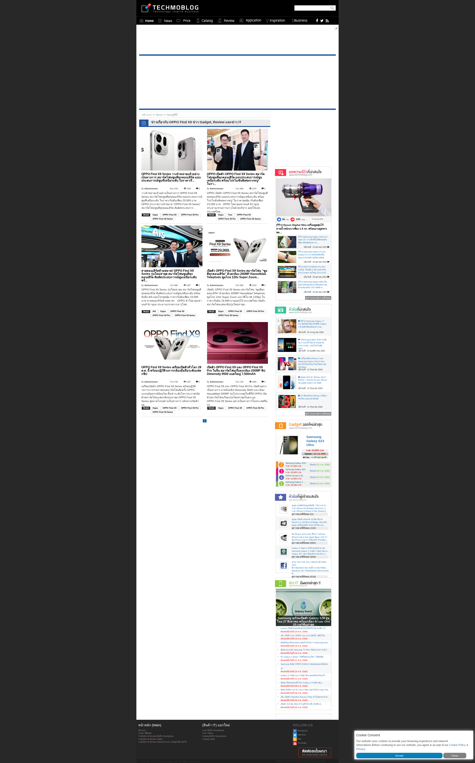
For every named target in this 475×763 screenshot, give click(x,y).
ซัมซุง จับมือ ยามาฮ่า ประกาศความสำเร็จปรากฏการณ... (305, 690)
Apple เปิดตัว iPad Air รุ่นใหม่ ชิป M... (308, 519)
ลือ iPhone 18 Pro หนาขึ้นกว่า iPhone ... (309, 534)
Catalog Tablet (208, 739)
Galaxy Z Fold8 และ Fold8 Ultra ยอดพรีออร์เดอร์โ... (304, 675)
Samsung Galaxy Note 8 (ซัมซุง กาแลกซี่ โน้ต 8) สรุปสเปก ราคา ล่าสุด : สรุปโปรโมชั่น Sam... (312, 344)
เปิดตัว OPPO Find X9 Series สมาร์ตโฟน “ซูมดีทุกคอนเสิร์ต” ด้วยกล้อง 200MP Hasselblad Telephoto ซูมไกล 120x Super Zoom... (237, 274)
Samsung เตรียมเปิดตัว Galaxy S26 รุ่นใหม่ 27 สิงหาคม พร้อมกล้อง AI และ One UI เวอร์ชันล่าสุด (303, 621)
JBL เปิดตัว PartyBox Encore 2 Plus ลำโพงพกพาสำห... (305, 697)
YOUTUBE (302, 743)
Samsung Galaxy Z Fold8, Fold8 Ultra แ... (310, 551)
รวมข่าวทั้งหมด (145, 733)
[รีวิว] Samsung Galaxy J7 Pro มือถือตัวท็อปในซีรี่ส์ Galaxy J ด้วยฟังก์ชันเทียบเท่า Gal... (312, 324)
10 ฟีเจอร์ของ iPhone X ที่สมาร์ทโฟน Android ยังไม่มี (312, 397)
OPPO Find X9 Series (163, 219)
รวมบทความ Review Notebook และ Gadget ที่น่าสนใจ (162, 742)
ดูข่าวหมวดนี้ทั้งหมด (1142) (304, 528)
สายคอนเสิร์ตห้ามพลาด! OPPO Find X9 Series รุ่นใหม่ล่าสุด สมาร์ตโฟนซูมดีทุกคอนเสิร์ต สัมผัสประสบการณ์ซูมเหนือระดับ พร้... (169, 275)
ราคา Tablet (207, 733)
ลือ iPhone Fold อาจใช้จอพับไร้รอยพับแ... (310, 540)
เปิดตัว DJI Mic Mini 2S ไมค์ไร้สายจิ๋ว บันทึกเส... (302, 704)
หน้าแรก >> (149, 114)
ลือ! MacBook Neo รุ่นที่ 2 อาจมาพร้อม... (309, 568)
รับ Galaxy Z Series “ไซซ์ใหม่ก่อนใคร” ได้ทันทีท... (303, 657)
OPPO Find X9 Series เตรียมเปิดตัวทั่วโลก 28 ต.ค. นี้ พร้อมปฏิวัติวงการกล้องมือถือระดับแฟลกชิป (171, 370)
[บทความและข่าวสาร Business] (301, 20)
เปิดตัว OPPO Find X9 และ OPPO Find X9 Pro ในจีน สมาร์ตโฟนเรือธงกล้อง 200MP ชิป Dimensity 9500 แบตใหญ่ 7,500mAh (236, 370)
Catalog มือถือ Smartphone (214, 736)
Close (454, 755)
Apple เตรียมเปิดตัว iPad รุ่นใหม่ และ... (309, 525)
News (159, 114)
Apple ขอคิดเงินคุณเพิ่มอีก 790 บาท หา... (310, 505)
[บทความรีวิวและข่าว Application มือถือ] (250, 21)
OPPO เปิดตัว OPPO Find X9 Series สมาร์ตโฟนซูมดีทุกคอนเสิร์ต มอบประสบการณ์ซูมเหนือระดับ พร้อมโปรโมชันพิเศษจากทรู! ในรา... (236, 178)
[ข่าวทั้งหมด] (165, 21)
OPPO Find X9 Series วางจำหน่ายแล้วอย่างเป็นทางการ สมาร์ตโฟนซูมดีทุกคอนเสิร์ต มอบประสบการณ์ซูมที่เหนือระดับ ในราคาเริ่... (171, 177)
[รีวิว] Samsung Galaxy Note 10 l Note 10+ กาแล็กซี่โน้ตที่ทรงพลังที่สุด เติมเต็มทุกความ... (312, 240)
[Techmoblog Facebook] (317, 20)
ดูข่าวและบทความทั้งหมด (318, 298)
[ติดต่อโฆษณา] (315, 752)
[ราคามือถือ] (183, 21)
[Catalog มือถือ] (205, 21)
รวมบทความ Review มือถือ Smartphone (156, 736)
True (230, 215)
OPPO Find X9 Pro (190, 215)
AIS (154, 311)
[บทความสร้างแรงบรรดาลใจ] (277, 20)
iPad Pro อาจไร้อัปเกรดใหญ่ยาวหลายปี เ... (310, 522)
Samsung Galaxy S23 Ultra (315, 441)
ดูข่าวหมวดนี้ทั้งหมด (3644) (304, 557)
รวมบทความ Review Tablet (150, 739)
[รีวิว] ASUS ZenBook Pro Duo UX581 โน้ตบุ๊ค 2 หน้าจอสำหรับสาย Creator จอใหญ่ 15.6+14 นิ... (312, 270)
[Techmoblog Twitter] (322, 20)
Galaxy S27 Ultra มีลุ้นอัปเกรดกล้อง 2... (309, 554)
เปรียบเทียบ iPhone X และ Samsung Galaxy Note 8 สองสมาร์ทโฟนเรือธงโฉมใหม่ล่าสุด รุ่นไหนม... (312, 362)
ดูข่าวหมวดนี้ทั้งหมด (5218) (304, 577)
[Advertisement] (237, 40)
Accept (399, 755)
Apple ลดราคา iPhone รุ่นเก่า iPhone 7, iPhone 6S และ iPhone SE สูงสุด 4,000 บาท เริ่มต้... (312, 380)
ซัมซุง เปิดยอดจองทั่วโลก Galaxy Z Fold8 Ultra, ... (303, 683)
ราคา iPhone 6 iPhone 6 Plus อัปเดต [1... (310, 511)
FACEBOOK (302, 731)
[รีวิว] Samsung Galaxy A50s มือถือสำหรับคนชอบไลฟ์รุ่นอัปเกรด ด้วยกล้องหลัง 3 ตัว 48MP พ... (312, 285)
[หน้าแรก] (146, 21)
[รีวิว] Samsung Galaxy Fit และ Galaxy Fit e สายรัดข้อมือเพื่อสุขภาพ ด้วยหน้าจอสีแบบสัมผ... (312, 255)
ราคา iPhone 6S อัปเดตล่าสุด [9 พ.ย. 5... (309, 508)
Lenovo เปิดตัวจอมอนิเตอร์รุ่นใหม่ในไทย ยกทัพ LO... (304, 628)
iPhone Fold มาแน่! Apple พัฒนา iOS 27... (310, 537)
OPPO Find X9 (169, 215)
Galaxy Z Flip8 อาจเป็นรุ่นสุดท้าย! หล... (309, 548)
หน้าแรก (142, 730)
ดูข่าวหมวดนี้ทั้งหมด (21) (303, 514)
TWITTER (301, 735)
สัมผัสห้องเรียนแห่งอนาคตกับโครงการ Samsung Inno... (305, 642)
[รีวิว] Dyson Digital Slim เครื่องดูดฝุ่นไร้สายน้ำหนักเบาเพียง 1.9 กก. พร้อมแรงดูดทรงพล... (301, 228)
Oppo (155, 215)
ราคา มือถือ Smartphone (213, 730)
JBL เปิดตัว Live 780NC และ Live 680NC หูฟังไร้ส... (303, 635)
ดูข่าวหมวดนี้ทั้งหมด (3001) (304, 543)
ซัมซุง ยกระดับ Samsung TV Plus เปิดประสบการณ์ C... (305, 650)
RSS (299, 739)
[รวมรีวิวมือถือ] (226, 21)
